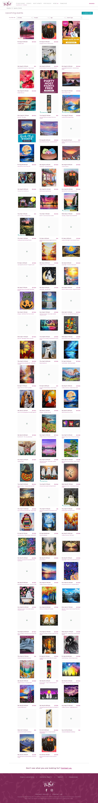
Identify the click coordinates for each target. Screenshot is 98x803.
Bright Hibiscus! (21, 92)
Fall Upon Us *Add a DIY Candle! (46, 608)
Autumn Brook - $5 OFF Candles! (25, 387)
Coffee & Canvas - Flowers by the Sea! (48, 436)
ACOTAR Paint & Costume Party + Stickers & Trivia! (27, 757)
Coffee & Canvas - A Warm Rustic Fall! (70, 387)
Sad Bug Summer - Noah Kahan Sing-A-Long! (70, 487)
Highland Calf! (20, 461)
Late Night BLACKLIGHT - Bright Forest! (26, 264)
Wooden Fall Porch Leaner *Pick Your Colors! (48, 118)
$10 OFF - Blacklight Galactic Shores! (25, 338)
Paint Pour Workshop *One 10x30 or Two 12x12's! (48, 511)
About (60, 777)
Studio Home (20, 3)
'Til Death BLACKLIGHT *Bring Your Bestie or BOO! (49, 708)
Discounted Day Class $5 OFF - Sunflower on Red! (26, 364)
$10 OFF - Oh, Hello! (22, 117)
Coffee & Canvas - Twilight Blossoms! (69, 707)
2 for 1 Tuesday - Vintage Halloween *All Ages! (26, 487)
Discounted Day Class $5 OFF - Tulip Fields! (27, 510)
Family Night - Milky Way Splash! (68, 363)
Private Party (46, 777)
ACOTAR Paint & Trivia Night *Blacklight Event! (26, 290)
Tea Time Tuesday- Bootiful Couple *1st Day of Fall (49, 634)
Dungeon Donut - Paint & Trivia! (46, 43)
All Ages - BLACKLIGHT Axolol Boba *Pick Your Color (26, 560)
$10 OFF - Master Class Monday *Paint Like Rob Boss (71, 609)
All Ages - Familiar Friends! (45, 412)
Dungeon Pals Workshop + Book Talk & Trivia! (48, 388)
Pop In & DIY (47, 3)
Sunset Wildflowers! (22, 707)
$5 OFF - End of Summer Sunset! (47, 215)
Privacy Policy (42, 794)
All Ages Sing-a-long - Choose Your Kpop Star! (70, 437)
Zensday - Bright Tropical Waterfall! (69, 215)
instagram (52, 790)
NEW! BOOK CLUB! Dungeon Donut (69, 191)
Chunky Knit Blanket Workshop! (24, 658)
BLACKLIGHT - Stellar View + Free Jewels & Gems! (71, 634)
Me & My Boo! (42, 559)
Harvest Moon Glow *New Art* (24, 166)
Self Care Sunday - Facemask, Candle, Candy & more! (48, 314)
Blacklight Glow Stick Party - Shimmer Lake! (27, 584)
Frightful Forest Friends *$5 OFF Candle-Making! (48, 659)
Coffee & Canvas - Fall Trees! (68, 535)
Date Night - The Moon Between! (69, 264)
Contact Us (57, 794)
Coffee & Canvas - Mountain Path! (25, 682)
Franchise (63, 3)
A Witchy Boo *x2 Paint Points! (68, 510)
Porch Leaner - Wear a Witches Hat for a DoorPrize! (48, 683)
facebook (46, 790)
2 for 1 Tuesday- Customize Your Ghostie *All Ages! (27, 634)
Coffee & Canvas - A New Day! (46, 584)
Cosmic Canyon (65, 166)
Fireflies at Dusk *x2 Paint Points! (24, 240)
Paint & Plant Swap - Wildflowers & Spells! (71, 338)
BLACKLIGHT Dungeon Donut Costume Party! (48, 757)
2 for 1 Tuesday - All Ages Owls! (24, 215)
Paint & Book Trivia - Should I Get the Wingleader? (47, 732)
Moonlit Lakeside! (43, 535)
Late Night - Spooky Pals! (45, 289)
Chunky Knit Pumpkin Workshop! (24, 731)
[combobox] (24, 17)
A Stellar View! (21, 43)
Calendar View (87, 13)
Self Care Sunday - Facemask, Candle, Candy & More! (48, 462)
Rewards (91, 3)
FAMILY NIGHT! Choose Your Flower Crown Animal (71, 142)
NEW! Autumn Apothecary (45, 191)
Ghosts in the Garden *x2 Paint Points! (48, 486)
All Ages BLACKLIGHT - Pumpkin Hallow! (70, 584)
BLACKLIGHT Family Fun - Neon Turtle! (26, 68)
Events (29, 3)
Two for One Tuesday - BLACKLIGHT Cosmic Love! (49, 339)
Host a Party (37, 3)
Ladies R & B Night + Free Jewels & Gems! (70, 240)
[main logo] (7, 1)
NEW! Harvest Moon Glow (67, 412)
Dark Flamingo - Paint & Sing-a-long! (69, 658)
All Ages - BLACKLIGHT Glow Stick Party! (70, 682)
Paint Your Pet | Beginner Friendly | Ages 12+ (27, 412)
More (55, 3)
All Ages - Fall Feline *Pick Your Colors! (26, 313)
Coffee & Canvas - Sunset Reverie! (47, 264)
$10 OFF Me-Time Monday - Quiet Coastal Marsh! (70, 462)
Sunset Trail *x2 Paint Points (67, 117)
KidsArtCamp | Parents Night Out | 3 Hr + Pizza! (48, 241)
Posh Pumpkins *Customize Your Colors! (48, 68)
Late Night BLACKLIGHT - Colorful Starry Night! (70, 69)
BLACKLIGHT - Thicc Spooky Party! (25, 436)
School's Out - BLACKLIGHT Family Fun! (70, 313)
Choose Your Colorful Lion (23, 191)
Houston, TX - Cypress (21, 5)
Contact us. (66, 768)
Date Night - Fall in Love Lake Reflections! (71, 559)
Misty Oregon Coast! (66, 92)
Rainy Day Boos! (43, 363)
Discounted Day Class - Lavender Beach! (48, 141)
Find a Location (27, 777)
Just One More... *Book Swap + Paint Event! (27, 535)
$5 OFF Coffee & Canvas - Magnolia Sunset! (71, 289)
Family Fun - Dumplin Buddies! (46, 166)
